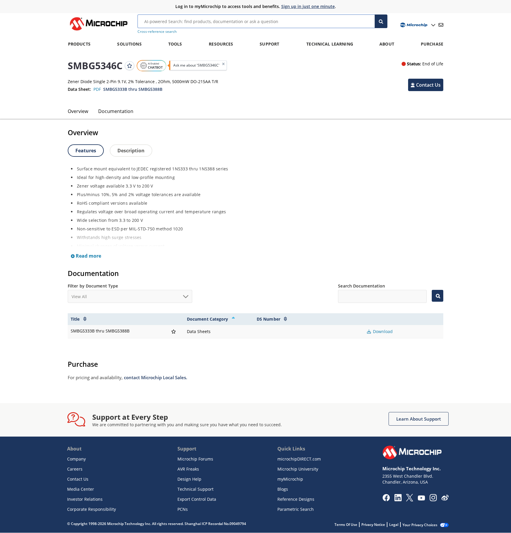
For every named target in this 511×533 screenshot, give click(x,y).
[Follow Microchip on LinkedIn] (398, 500)
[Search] (381, 21)
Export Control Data (196, 499)
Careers (75, 469)
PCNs (182, 509)
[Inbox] (441, 25)
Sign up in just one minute (308, 6)
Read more (88, 256)
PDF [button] (97, 89)
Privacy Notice (373, 524)
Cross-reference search (157, 31)
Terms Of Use (345, 524)
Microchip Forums (195, 459)
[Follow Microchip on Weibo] (445, 499)
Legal (393, 524)
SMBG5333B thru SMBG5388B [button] (132, 89)
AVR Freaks (188, 469)
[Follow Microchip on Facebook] (386, 500)
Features (85, 150)
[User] (417, 25)
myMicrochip (290, 479)
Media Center (80, 489)
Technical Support (195, 489)
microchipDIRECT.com (299, 459)
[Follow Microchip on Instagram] (433, 500)
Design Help (189, 479)
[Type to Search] (437, 296)
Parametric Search (295, 509)
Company (76, 459)
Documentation (115, 111)
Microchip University (297, 469)
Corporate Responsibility (91, 509)
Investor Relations (85, 499)
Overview (78, 111)
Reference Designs (295, 499)
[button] (425, 84)
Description (131, 150)
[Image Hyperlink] (98, 30)
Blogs (282, 489)
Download (382, 331)
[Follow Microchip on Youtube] (421, 499)
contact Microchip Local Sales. (155, 377)
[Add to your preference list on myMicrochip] (129, 65)
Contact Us (77, 479)
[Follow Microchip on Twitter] (409, 500)
